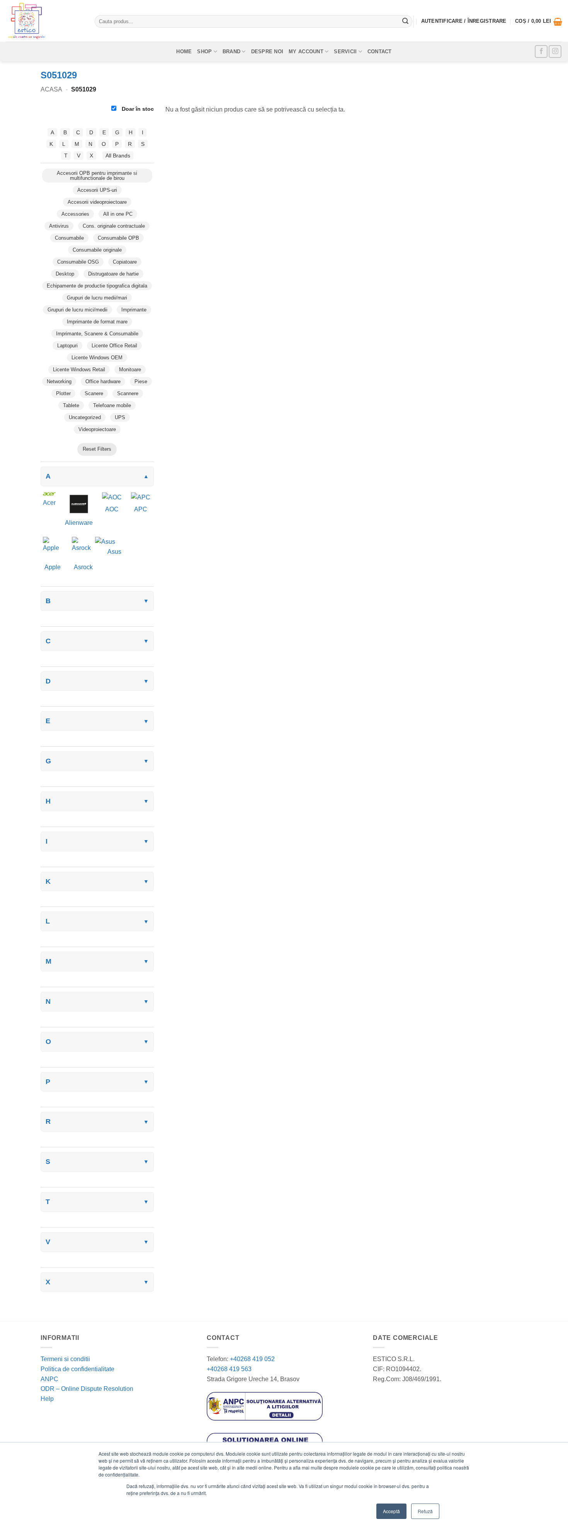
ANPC (49, 1379)
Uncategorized (85, 417)
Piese (140, 381)
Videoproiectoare (97, 429)
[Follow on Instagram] (555, 51)
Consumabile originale (97, 250)
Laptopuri (67, 345)
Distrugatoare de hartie (113, 274)
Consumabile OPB (118, 238)
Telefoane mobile (112, 405)
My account (306, 51)
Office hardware (103, 381)
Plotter (63, 393)
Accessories (75, 214)
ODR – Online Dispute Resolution (87, 1388)
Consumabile (69, 238)
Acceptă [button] (391, 1511)
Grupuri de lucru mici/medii (77, 310)
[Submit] (405, 21)
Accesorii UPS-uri (97, 190)
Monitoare (130, 369)
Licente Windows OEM (96, 357)
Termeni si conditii (65, 1359)
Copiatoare (125, 262)
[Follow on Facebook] (541, 51)
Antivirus (59, 226)
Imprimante (133, 310)
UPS (120, 417)
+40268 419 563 (229, 1369)
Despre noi (267, 51)
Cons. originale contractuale (114, 226)
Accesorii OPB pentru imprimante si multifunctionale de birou (97, 175)
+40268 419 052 (251, 1359)
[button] (538, 21)
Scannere (127, 393)
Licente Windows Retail (79, 369)
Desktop (65, 274)
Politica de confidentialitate (77, 1369)
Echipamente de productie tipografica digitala (97, 286)
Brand (231, 51)
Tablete (71, 405)
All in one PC (118, 214)
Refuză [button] (425, 1511)
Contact (379, 51)
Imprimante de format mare (97, 322)
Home (184, 51)
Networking (59, 381)
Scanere (94, 393)
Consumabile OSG (78, 262)
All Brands (117, 155)
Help (47, 1398)
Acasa (51, 89)
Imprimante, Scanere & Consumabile (97, 334)
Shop (204, 51)
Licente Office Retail (114, 345)
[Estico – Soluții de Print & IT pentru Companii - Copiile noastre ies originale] (44, 21)
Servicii (345, 51)
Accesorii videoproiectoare (97, 202)
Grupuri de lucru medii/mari (97, 298)
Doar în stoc (137, 109)
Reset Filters (97, 449)
